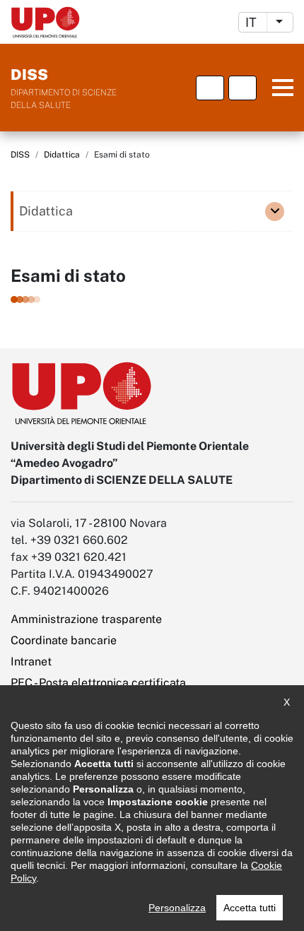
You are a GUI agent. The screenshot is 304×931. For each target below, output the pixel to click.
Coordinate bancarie (64, 640)
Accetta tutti (249, 907)
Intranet (31, 661)
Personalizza (177, 907)
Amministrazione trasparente (86, 619)
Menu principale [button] (277, 87)
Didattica (62, 155)
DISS (20, 155)
